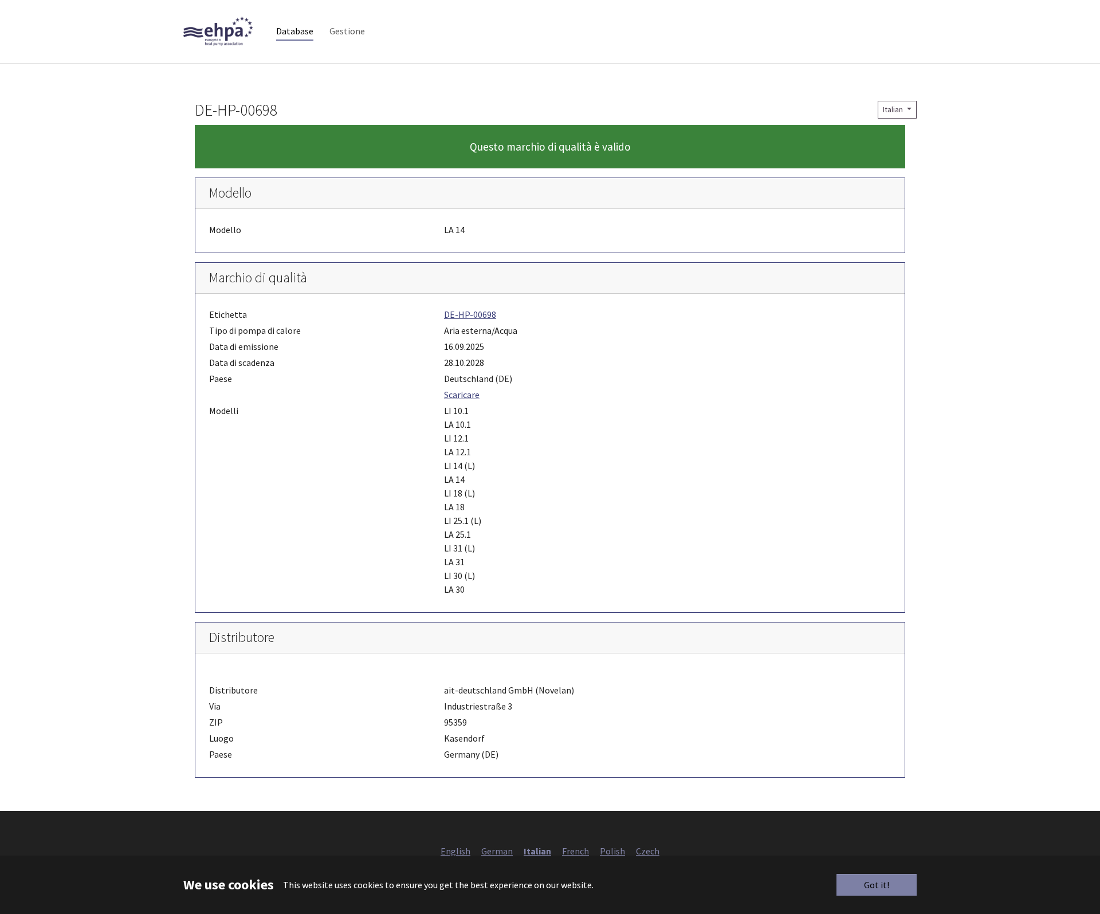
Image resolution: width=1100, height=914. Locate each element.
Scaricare (462, 394)
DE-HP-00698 (470, 314)
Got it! (876, 885)
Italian (894, 109)
